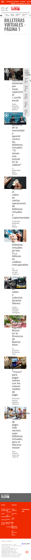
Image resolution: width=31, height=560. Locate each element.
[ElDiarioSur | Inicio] (29, 505)
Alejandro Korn (18, 15)
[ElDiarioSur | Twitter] (28, 496)
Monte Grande (12, 15)
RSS (23, 511)
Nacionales (14, 68)
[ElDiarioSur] (5, 497)
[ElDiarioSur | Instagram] (24, 499)
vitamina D (14, 514)
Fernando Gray (24, 15)
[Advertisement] (15, 51)
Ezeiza (8, 519)
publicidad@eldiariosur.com (9, 550)
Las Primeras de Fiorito (14, 533)
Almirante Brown (4, 523)
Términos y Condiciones (6, 541)
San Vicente (7, 15)
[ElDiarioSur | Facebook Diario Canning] (24, 496)
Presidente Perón (9, 523)
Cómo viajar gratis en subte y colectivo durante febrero (17, 292)
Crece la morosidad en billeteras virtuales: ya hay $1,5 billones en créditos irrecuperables (20, 249)
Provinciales (15, 113)
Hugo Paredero (14, 509)
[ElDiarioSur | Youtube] (28, 499)
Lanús (3, 513)
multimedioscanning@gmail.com (9, 548)
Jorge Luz (13, 518)
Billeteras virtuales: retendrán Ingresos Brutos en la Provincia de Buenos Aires (18, 332)
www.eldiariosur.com (7, 544)
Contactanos (25, 509)
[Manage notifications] (27, 552)
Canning (22, 1)
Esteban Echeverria (12, 1)
